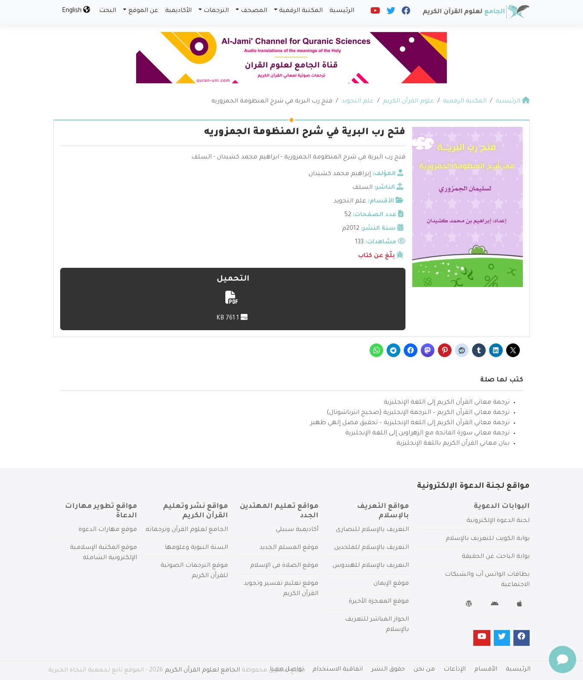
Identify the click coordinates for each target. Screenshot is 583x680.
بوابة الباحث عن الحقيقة (496, 557)
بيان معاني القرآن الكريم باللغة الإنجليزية (453, 443)
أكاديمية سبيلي (297, 530)
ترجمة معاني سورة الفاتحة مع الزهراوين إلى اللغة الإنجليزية (427, 433)
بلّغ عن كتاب (376, 256)
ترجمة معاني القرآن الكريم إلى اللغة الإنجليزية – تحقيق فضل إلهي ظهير (410, 423)
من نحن (424, 669)
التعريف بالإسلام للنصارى (372, 530)
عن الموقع (143, 11)
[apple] (520, 605)
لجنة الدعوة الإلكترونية (498, 521)
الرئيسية (341, 11)
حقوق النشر (388, 669)
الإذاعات (454, 669)
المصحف (254, 11)
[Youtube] (374, 13)
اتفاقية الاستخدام (337, 669)
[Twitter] (390, 13)
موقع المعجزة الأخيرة (379, 601)
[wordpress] (470, 605)
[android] (495, 605)
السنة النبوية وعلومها (196, 548)
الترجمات (216, 11)
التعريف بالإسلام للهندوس (370, 566)
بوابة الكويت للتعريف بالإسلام (488, 539)
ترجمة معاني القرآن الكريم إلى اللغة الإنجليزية (447, 402)
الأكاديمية (178, 11)
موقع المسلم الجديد (288, 548)
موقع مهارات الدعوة (108, 530)
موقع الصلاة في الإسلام (284, 566)
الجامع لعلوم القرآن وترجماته (187, 530)
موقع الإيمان (391, 583)
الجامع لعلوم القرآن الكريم (202, 670)
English (72, 11)
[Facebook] (405, 13)
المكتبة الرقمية (301, 11)
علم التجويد (350, 201)
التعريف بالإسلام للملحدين (371, 548)
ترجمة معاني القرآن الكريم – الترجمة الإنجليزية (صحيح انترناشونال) (418, 413)
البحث (107, 11)
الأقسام (485, 669)
